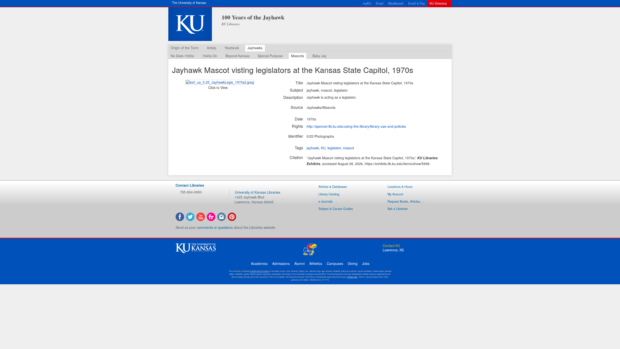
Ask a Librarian (398, 208)
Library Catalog (328, 194)
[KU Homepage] (190, 24)
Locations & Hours (400, 186)
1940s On (209, 55)
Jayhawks (255, 47)
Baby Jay (319, 55)
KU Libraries (231, 24)
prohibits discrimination (259, 271)
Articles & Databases (332, 186)
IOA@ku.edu (352, 277)
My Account (395, 194)
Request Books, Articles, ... (406, 201)
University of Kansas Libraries (257, 192)
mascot (348, 147)
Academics (259, 263)
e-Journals (325, 201)
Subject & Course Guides (335, 208)
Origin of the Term (185, 47)
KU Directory (438, 3)
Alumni (299, 263)
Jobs (365, 263)
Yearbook (232, 47)
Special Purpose (270, 55)
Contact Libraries (190, 185)
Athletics (315, 263)
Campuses (335, 263)
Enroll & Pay (416, 3)
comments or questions (215, 227)
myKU (367, 3)
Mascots (297, 55)
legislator (334, 147)
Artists (211, 47)
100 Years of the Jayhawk (253, 17)
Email (379, 3)
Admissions (281, 263)
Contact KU (391, 245)
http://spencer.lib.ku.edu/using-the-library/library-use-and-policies (356, 126)
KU (323, 147)
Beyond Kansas (237, 55)
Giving (352, 263)
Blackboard (395, 3)
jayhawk (313, 147)
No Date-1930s (182, 55)
